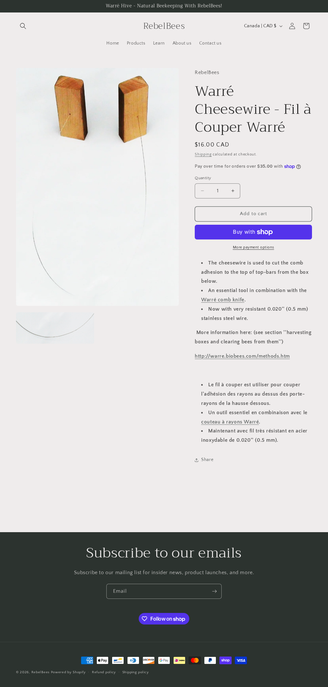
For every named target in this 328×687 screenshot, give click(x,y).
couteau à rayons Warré (230, 422)
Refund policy (104, 672)
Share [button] (207, 459)
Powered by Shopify (68, 672)
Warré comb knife (222, 300)
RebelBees (40, 672)
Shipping (203, 154)
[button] (23, 26)
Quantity (203, 178)
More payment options (253, 247)
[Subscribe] (214, 591)
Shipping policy (135, 672)
